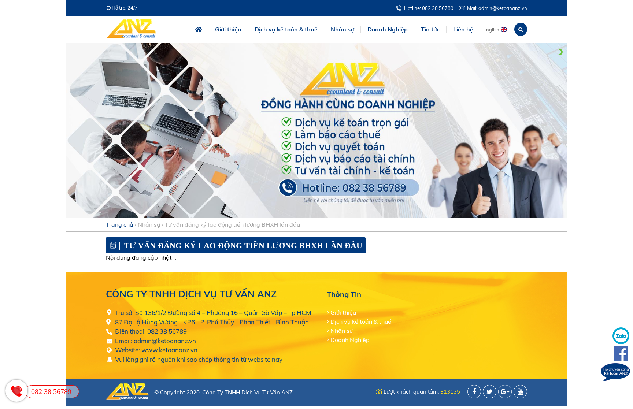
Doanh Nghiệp (350, 339)
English (491, 30)
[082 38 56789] (16, 391)
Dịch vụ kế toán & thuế (360, 321)
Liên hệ (463, 29)
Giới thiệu (228, 29)
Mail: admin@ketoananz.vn (497, 8)
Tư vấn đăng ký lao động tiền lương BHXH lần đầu (232, 224)
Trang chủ (119, 224)
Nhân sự (149, 224)
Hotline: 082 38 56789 (429, 8)
